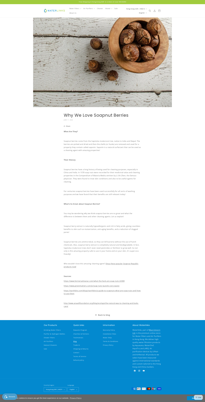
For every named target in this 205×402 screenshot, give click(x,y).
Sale (45, 349)
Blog (75, 341)
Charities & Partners (81, 334)
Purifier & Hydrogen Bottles (54, 334)
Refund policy (78, 360)
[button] (75, 8)
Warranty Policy (109, 330)
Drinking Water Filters (52, 330)
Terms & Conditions (110, 341)
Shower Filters (49, 338)
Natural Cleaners (50, 345)
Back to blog (104, 315)
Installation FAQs (109, 334)
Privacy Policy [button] (75, 398)
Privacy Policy (108, 345)
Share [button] (68, 126)
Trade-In (76, 345)
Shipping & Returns (81, 349)
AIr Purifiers (48, 341)
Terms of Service (79, 356)
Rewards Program (80, 330)
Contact (76, 353)
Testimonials (78, 338)
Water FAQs (107, 338)
